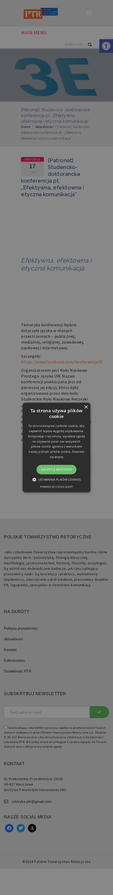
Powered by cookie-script (56, 487)
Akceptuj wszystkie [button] (56, 469)
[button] (56, 447)
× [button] (86, 407)
